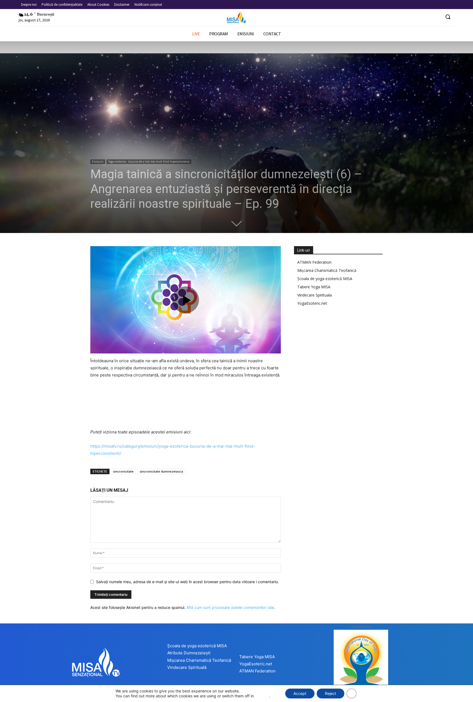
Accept (299, 693)
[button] (447, 16)
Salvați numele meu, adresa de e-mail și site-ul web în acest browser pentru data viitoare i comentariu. (187, 581)
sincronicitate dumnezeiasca (161, 471)
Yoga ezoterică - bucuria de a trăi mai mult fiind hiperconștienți (149, 161)
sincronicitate (123, 471)
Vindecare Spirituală (186, 667)
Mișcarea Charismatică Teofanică (326, 270)
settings (262, 696)
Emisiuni (97, 161)
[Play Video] (185, 299)
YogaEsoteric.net (312, 303)
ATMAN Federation (314, 262)
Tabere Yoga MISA (313, 286)
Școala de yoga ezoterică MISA (324, 278)
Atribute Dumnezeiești (188, 652)
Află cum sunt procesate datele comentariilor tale (230, 607)
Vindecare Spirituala (314, 295)
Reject (330, 693)
